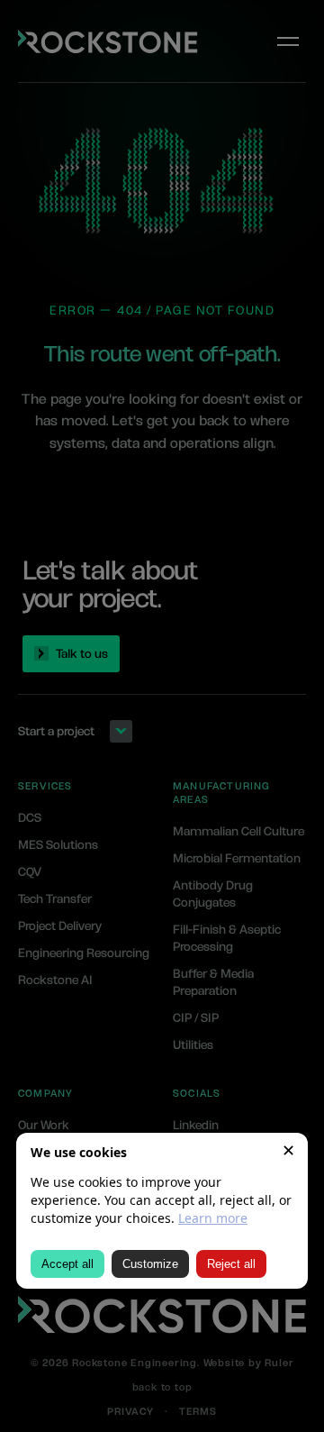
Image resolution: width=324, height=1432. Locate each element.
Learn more (213, 1218)
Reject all (231, 1264)
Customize (150, 1264)
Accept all (67, 1264)
